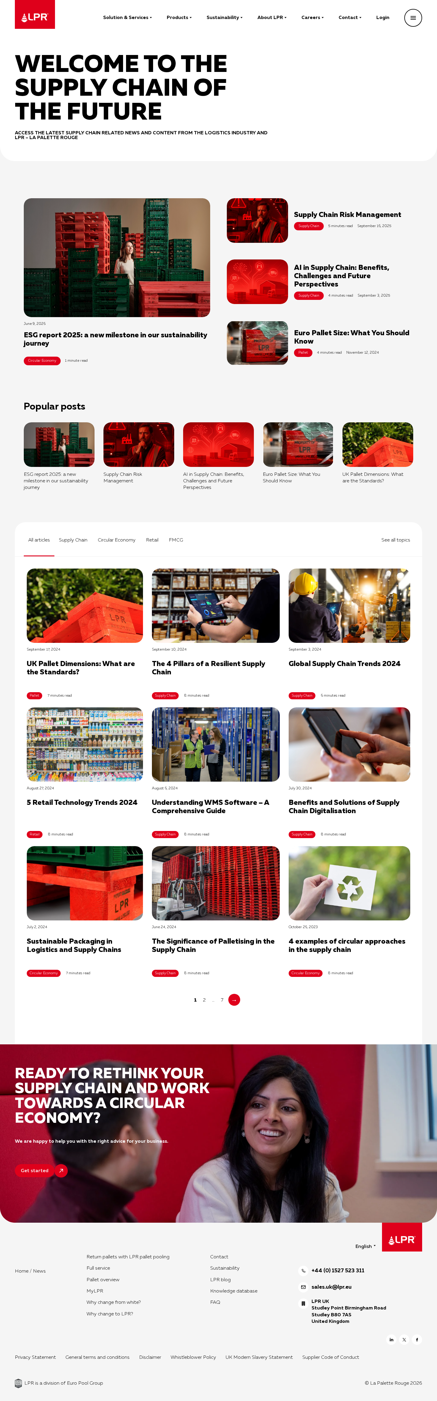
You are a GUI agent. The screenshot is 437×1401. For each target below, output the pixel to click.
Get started (34, 1171)
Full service (98, 1268)
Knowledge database (233, 1291)
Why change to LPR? (110, 1314)
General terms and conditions (97, 1357)
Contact (348, 17)
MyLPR (95, 1291)
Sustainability (223, 17)
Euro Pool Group (85, 1383)
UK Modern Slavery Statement (259, 1357)
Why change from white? (114, 1302)
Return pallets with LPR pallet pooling (128, 1257)
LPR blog (220, 1280)
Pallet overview (103, 1280)
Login (382, 17)
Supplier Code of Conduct (330, 1357)
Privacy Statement (35, 1357)
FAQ (215, 1302)
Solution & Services (125, 17)
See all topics (395, 540)
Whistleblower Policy (193, 1357)
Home (22, 1271)
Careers (310, 17)
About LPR (270, 17)
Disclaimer (150, 1357)
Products (177, 17)
